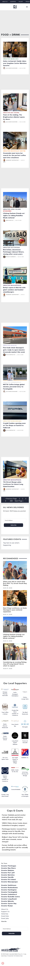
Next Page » (19, 501)
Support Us (5, 911)
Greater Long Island (12, 209)
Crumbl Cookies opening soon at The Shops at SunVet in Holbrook (14, 425)
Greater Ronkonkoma (12, 421)
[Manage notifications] (3, 963)
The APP (21, 1)
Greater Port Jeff (8, 873)
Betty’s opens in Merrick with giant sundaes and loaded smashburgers (14, 290)
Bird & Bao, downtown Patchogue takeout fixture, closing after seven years (13, 252)
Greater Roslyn (10, 345)
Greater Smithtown (8, 885)
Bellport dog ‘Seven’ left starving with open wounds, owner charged (15, 839)
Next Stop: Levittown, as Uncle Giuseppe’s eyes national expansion (15, 610)
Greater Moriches (11, 59)
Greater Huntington (9, 890)
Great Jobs (5, 918)
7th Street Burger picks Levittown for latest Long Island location (13, 484)
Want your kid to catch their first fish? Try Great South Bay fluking (15, 583)
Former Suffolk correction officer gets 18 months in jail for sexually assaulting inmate (15, 847)
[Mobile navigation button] (27, 7)
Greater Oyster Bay (8, 903)
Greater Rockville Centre (14, 151)
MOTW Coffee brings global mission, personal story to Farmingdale (13, 386)
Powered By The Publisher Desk (15, 955)
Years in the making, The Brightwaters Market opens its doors (14, 117)
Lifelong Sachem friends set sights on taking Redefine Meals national (14, 215)
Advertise (13, 1)
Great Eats (5, 916)
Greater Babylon (7, 870)
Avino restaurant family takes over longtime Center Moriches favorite (15, 63)
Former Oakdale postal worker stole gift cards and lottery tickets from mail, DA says (14, 817)
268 (11, 501)
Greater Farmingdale (12, 382)
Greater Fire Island (8, 879)
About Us (4, 1)
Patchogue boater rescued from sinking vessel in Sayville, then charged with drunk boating (14, 831)
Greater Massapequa (12, 285)
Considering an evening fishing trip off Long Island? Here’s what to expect (14, 664)
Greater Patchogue (11, 247)
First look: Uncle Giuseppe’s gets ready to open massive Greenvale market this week (14, 350)
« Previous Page (11, 499)
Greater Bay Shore (11, 112)
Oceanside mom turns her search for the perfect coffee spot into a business (14, 155)
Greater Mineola (7, 901)
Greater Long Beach (9, 899)
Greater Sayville (7, 877)
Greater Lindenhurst (9, 894)
